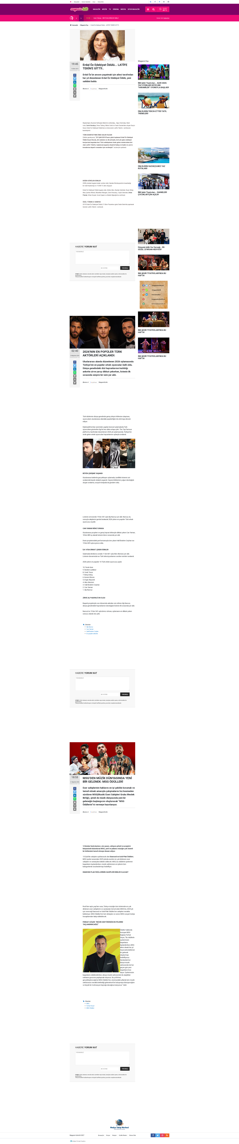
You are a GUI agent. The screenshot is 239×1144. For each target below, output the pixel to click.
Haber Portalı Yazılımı (79, 1141)
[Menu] (148, 9)
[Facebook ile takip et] (153, 1135)
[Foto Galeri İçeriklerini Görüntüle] (168, 2)
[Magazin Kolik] (79, 9)
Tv (110, 9)
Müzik (104, 9)
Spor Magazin (133, 9)
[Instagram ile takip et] (162, 1135)
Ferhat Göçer (90, 1006)
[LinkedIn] (74, 82)
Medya (123, 9)
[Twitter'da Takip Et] (159, 2)
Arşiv (94, 2)
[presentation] (76, 18)
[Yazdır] (74, 92)
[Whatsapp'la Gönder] (74, 85)
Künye (108, 1135)
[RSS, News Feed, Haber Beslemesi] (167, 1135)
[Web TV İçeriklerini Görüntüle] (164, 2)
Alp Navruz (89, 627)
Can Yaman (89, 629)
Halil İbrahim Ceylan (92, 631)
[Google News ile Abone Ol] (151, 2)
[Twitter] (74, 78)
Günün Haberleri (86, 2)
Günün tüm (163, 18)
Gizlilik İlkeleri (123, 1135)
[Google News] (93, 89)
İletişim (114, 1135)
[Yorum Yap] (74, 95)
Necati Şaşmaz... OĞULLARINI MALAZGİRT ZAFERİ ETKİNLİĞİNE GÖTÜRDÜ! (118, 18)
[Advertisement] (109, 106)
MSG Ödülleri (90, 1008)
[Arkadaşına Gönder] (74, 89)
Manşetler (76, 2)
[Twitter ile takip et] (157, 1135)
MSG (87, 1003)
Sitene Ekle (101, 2)
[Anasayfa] (71, 2)
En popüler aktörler (92, 633)
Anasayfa (101, 1135)
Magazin (96, 9)
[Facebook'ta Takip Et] (155, 2)
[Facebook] (74, 75)
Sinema (116, 9)
